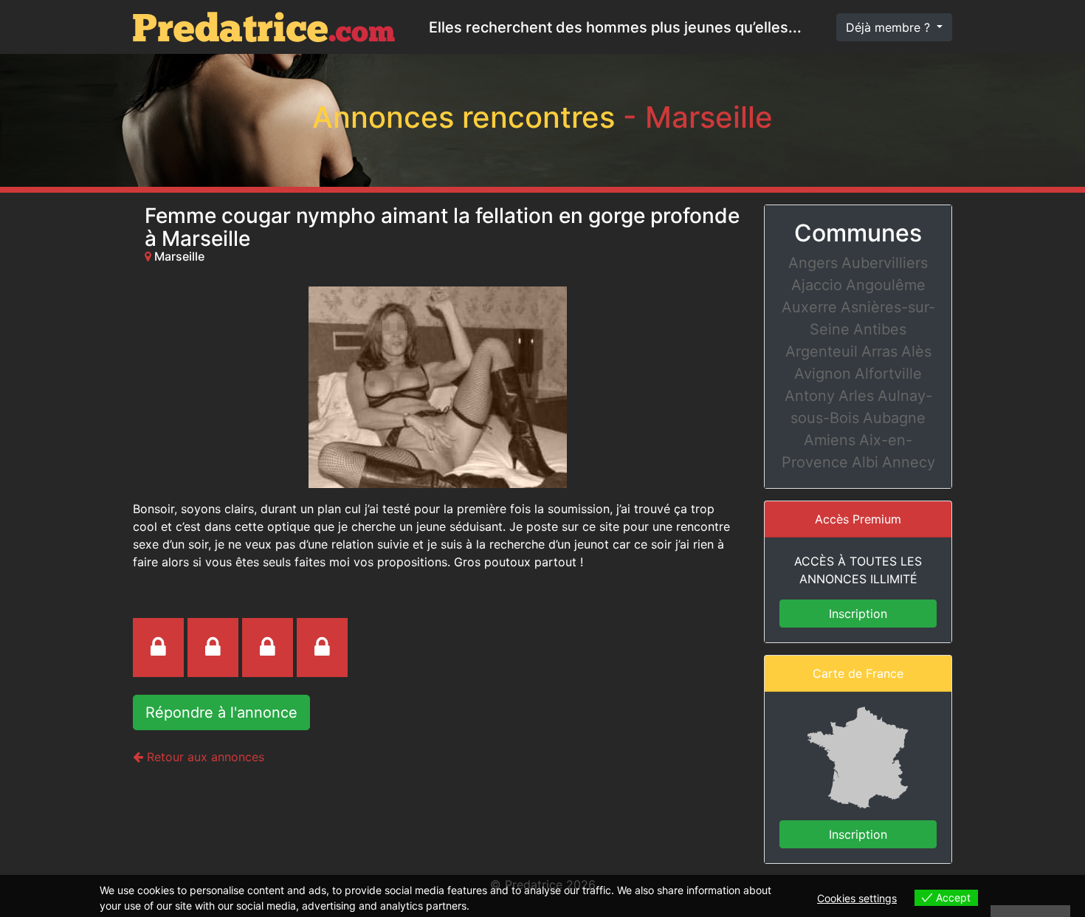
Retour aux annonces (203, 756)
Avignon (822, 373)
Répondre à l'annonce (221, 712)
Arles (856, 396)
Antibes (879, 329)
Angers (813, 263)
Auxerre (809, 307)
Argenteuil (821, 351)
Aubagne (894, 418)
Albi (865, 462)
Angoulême (886, 285)
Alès (916, 351)
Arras (879, 351)
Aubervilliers (884, 263)
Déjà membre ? (890, 27)
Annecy (908, 462)
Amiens (829, 440)
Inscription (858, 613)
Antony (810, 396)
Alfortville (888, 373)
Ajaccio (816, 285)
